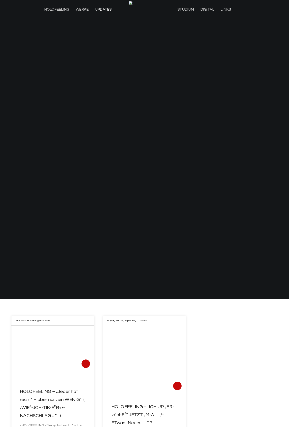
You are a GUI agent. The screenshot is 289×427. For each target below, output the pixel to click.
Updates (142, 320)
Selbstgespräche (40, 320)
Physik (110, 320)
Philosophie (22, 320)
